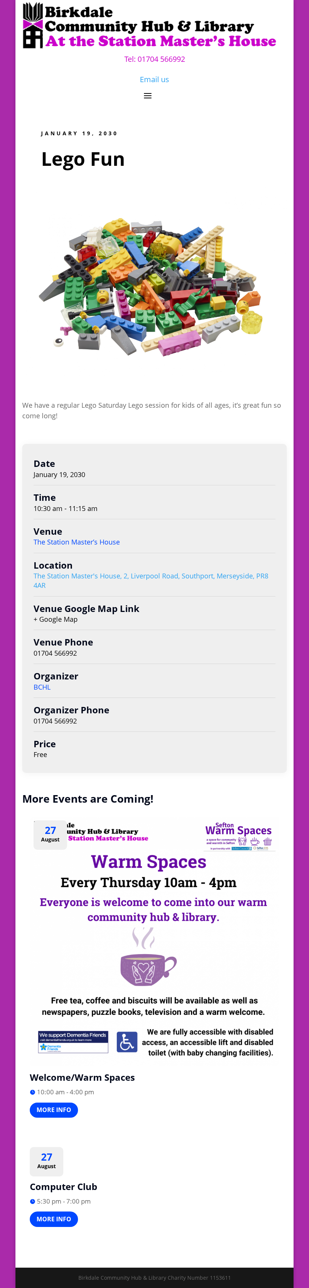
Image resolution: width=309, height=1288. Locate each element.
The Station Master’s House (77, 541)
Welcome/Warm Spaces (82, 1077)
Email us (154, 79)
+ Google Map (56, 619)
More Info (54, 1110)
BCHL (42, 686)
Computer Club (63, 1186)
